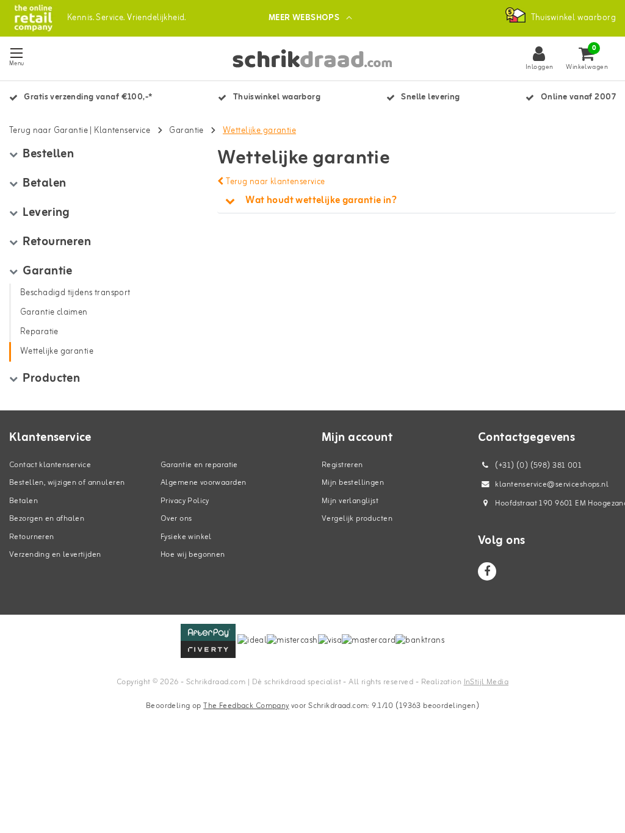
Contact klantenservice (50, 465)
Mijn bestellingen (353, 482)
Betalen (23, 501)
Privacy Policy (185, 501)
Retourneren (31, 537)
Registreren (342, 465)
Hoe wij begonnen (193, 554)
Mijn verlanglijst (350, 501)
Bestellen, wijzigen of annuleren (67, 482)
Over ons (176, 518)
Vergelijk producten (357, 518)
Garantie (186, 131)
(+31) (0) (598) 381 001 (537, 465)
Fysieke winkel (186, 537)
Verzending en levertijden (55, 554)
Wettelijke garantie (259, 131)
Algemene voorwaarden (203, 482)
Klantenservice (122, 131)
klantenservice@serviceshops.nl (552, 484)
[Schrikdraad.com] (33, 18)
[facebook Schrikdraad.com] (487, 571)
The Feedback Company (246, 705)
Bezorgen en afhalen (46, 518)
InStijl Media (486, 682)
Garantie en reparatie (199, 465)
